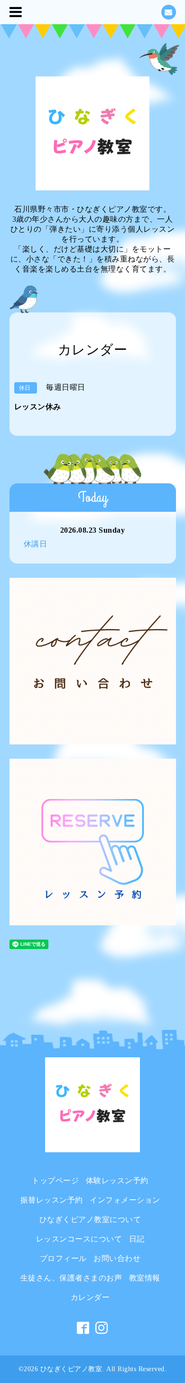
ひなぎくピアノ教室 (71, 1369)
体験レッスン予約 (117, 1180)
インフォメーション (125, 1200)
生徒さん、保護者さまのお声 (71, 1278)
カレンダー (90, 1297)
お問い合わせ (116, 1258)
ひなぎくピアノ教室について (90, 1219)
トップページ (55, 1180)
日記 (137, 1239)
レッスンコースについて (79, 1239)
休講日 (35, 544)
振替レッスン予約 (51, 1200)
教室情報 (144, 1278)
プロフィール (63, 1258)
